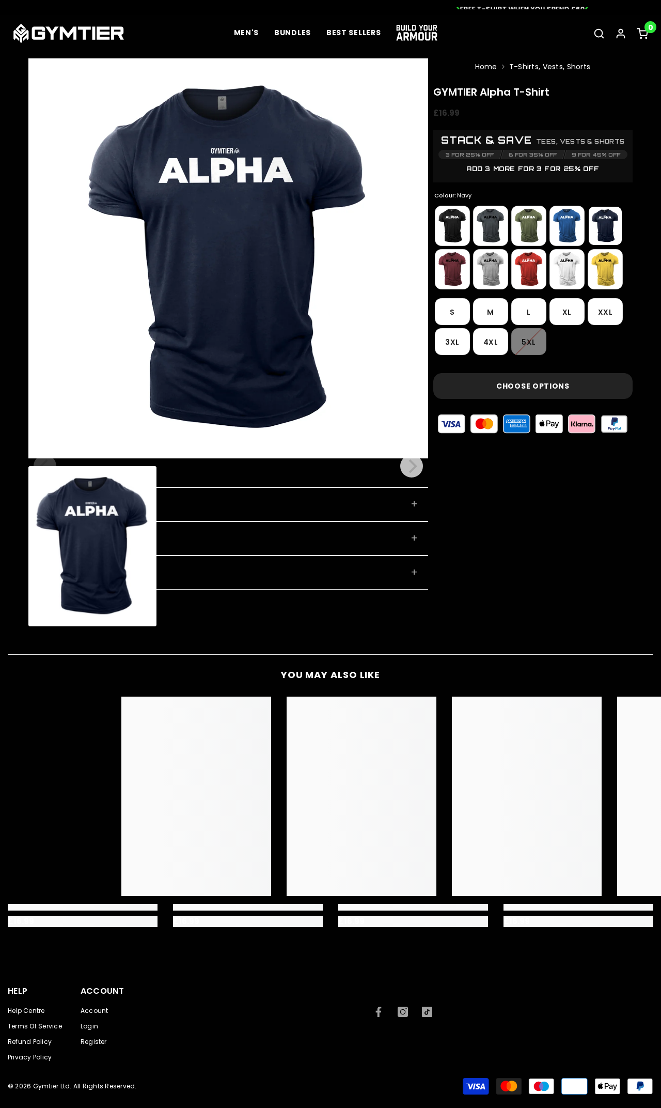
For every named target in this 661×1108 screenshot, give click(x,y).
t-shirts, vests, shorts (549, 66)
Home (486, 66)
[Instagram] (403, 1012)
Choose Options (533, 386)
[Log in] (620, 33)
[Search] (599, 33)
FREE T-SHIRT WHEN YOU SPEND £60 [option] (330, 9)
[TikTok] (427, 1012)
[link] (83, 907)
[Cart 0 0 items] (642, 33)
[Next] (411, 466)
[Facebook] (378, 1012)
